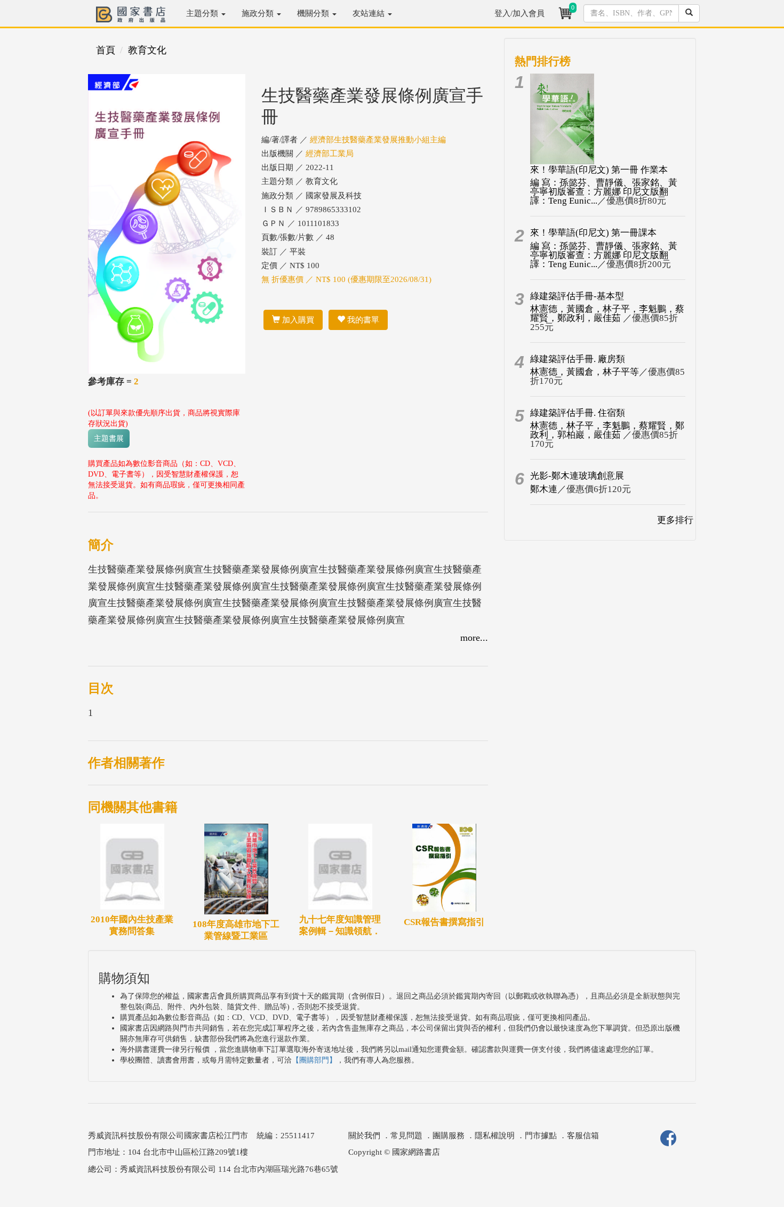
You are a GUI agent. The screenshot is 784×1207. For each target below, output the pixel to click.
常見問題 (406, 1135)
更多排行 (675, 520)
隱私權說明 (495, 1135)
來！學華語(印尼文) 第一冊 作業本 (599, 170)
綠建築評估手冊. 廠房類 (577, 359)
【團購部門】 (314, 1060)
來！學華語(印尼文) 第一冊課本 (593, 233)
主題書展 (109, 438)
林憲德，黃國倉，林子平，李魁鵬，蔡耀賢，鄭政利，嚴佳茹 (607, 313)
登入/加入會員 (519, 13)
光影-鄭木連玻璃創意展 (577, 476)
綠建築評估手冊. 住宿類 (577, 413)
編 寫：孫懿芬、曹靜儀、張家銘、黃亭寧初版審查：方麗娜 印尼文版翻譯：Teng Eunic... (603, 192)
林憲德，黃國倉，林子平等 (584, 372)
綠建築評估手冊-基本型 (577, 296)
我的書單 (362, 320)
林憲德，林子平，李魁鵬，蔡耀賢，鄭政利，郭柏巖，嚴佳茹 (607, 430)
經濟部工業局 (330, 153)
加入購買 (297, 320)
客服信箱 (583, 1135)
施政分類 (259, 13)
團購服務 (449, 1135)
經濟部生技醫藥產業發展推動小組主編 (378, 139)
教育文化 (147, 50)
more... (474, 637)
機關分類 (314, 13)
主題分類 (203, 13)
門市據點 (541, 1135)
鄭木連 (543, 489)
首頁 (105, 50)
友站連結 (370, 13)
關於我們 (364, 1135)
